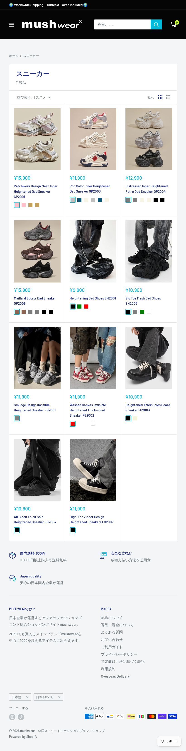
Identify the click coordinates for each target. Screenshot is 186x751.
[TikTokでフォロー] (21, 717)
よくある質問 (112, 632)
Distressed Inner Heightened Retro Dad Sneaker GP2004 (146, 188)
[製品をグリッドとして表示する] (160, 97)
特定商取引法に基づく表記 (122, 661)
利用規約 (108, 668)
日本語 (16, 697)
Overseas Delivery (115, 676)
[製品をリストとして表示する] (168, 97)
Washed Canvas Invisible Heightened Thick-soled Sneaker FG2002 (88, 410)
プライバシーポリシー (119, 654)
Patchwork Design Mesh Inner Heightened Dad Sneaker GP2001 (36, 191)
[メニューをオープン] (11, 25)
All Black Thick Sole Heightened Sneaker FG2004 (35, 519)
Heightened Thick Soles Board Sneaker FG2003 (147, 407)
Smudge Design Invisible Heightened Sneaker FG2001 (35, 407)
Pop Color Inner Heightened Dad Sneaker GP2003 (90, 188)
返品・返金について (117, 625)
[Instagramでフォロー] (12, 717)
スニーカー (31, 56)
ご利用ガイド (112, 647)
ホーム (14, 56)
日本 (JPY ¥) (44, 697)
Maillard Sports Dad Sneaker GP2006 (35, 300)
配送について (112, 617)
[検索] (156, 24)
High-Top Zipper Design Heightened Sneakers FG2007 (91, 519)
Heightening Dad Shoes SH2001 (93, 298)
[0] (173, 24)
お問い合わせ (112, 639)
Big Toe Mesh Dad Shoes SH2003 (143, 300)
